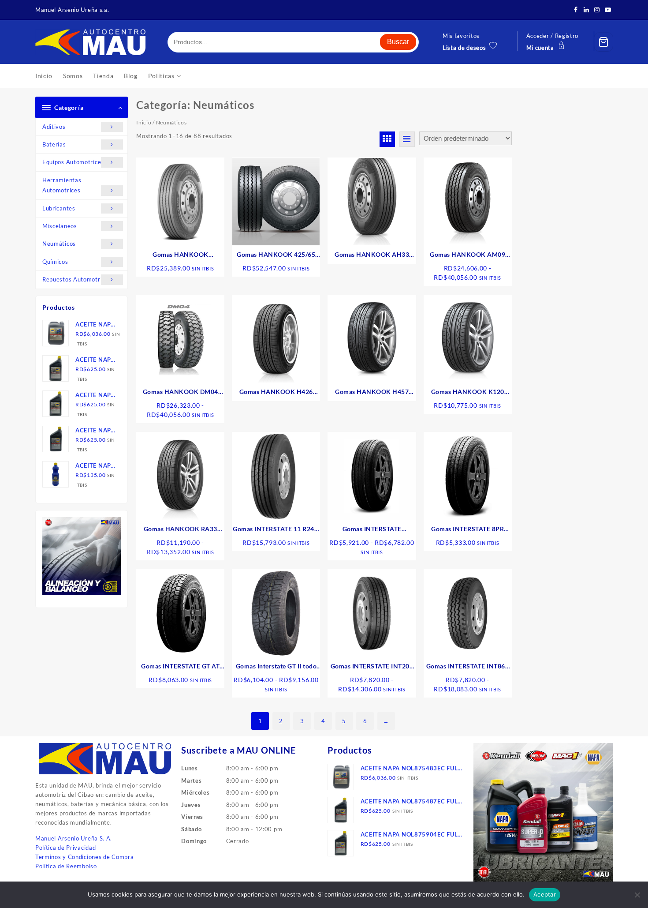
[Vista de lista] (407, 139)
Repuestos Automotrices (76, 279)
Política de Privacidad (65, 847)
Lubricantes (58, 208)
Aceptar (544, 894)
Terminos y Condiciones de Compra (84, 856)
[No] (637, 894)
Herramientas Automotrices (61, 185)
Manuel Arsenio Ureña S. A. (73, 838)
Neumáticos (59, 243)
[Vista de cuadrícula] (387, 139)
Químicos (55, 261)
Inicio (143, 122)
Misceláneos (59, 225)
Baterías (54, 144)
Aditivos (54, 126)
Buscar (398, 41)
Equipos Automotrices (73, 161)
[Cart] (603, 42)
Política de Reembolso (66, 866)
